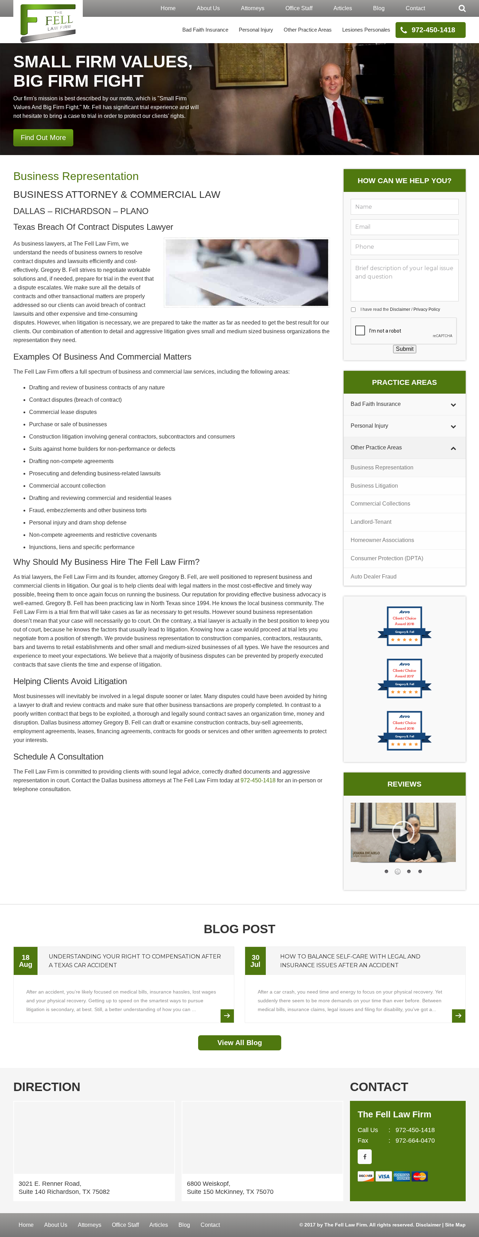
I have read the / (400, 309)
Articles (342, 8)
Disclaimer (400, 309)
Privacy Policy (426, 309)
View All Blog (239, 1043)
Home (168, 8)
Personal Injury (256, 30)
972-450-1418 (433, 30)
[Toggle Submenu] (453, 404)
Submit (404, 349)
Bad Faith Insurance (205, 30)
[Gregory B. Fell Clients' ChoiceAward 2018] (404, 645)
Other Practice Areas (308, 30)
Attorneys (252, 8)
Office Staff (298, 8)
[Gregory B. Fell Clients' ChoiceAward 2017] (404, 698)
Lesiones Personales (366, 30)
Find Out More (43, 137)
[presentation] (404, 331)
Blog (379, 8)
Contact (415, 8)
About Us (208, 8)
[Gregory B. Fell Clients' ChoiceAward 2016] (404, 750)
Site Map (455, 1225)
